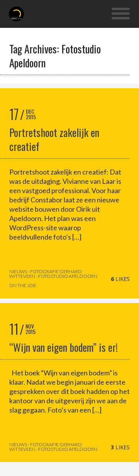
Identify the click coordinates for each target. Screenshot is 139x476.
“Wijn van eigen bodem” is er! (63, 347)
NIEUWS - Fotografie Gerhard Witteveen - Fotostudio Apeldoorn (53, 274)
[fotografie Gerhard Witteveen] (16, 14)
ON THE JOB (22, 285)
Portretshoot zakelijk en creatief (54, 139)
